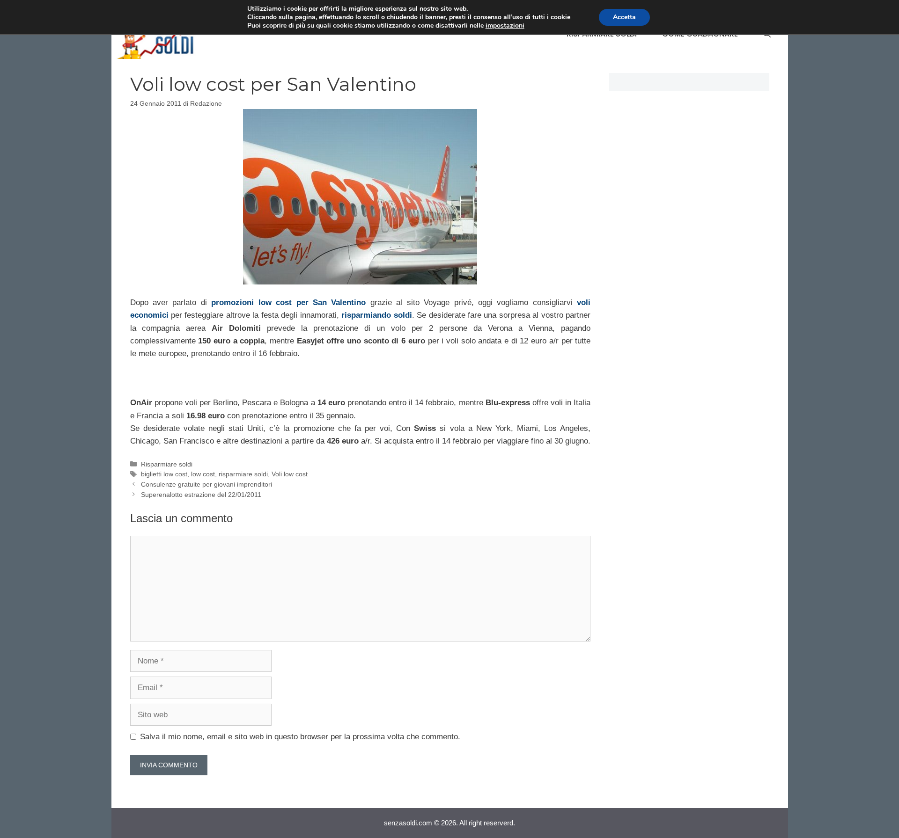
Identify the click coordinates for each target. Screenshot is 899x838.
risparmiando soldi (376, 315)
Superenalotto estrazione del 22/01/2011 (201, 494)
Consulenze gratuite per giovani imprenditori (206, 484)
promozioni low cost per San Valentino (288, 302)
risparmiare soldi (243, 474)
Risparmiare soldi (166, 464)
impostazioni (505, 26)
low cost (203, 474)
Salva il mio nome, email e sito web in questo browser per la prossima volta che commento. (300, 736)
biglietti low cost (164, 474)
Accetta (624, 17)
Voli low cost (290, 474)
